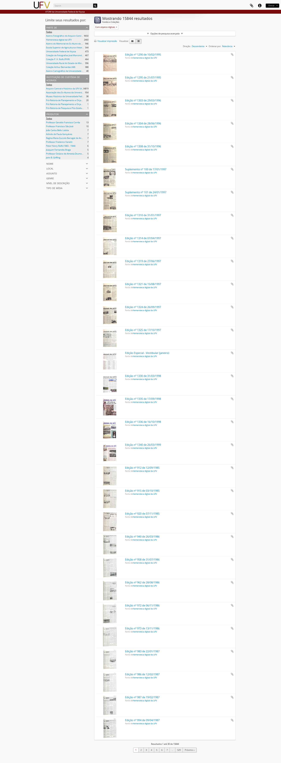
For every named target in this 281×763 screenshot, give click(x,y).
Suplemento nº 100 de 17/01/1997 (145, 169)
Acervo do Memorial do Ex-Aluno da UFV (65, 43)
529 (179, 750)
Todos (49, 31)
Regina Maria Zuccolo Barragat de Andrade (66, 138)
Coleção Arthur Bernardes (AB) (60, 67)
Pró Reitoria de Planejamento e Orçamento (66, 104)
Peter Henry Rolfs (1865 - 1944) (60, 145)
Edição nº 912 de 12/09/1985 (142, 467)
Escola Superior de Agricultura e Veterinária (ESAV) (70, 47)
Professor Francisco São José (59, 126)
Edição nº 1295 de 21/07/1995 (143, 77)
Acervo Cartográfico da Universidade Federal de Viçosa (72, 71)
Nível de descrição (58, 183)
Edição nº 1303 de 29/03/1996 (143, 100)
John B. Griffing (53, 157)
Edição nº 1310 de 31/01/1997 (143, 215)
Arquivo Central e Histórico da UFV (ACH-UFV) (68, 88)
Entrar (271, 5)
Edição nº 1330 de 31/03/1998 (143, 376)
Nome (49, 163)
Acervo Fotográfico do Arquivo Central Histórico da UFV (73, 35)
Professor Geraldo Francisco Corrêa (63, 122)
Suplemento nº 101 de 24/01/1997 (145, 192)
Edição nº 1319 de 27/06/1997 (143, 261)
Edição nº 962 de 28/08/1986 (142, 582)
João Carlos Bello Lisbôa (57, 130)
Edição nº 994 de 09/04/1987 (142, 720)
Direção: (187, 46)
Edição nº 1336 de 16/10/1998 (143, 422)
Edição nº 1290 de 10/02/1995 (143, 54)
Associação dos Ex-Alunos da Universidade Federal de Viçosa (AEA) (78, 92)
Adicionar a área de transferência (232, 54)
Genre (50, 178)
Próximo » (189, 750)
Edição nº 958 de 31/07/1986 (142, 559)
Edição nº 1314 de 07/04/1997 (143, 238)
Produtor (52, 114)
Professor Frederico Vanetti (59, 141)
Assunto (51, 173)
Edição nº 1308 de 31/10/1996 (143, 146)
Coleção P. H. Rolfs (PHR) (58, 59)
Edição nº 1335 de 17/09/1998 (143, 399)
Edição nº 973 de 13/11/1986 (142, 628)
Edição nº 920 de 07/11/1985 (142, 513)
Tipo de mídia (54, 188)
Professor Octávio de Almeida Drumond (65, 153)
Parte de (51, 27)
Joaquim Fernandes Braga (58, 149)
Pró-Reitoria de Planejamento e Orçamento (67, 100)
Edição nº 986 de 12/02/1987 (142, 674)
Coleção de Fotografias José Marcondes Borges (68, 55)
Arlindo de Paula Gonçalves (59, 134)
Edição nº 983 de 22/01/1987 (142, 651)
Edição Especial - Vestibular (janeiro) (147, 353)
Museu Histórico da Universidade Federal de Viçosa (70, 96)
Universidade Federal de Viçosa (61, 51)
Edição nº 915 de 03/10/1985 (142, 490)
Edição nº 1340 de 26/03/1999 (143, 445)
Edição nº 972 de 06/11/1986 (142, 605)
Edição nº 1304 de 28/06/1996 (143, 123)
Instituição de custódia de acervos (63, 78)
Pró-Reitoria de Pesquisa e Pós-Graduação (66, 108)
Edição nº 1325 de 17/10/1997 (143, 330)
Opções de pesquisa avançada (165, 33)
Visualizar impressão (107, 41)
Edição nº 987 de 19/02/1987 (142, 697)
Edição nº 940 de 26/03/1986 (142, 536)
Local (49, 168)
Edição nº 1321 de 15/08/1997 (143, 284)
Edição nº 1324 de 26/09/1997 (143, 307)
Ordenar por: (215, 46)
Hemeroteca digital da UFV (59, 39)
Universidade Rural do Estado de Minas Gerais (68, 63)
